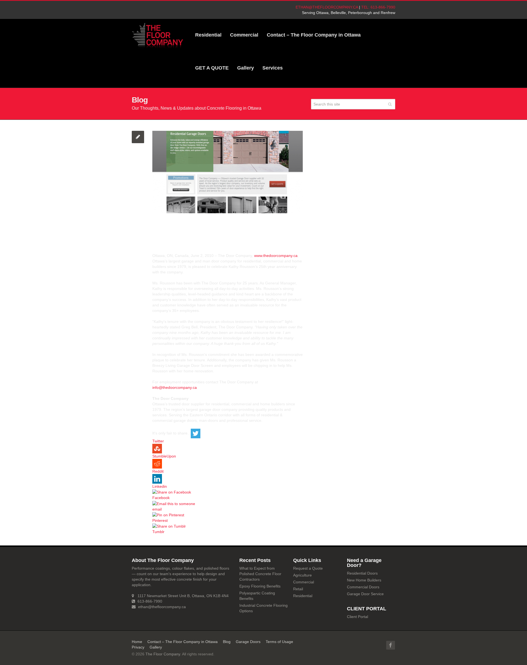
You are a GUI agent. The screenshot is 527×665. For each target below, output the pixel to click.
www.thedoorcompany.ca (276, 255)
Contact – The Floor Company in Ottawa (182, 641)
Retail (298, 589)
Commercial (303, 582)
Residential (302, 596)
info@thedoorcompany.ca (174, 387)
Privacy (138, 647)
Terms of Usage (279, 641)
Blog (227, 641)
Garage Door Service (365, 594)
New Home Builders (364, 580)
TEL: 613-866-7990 (378, 7)
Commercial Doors (363, 587)
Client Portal (357, 616)
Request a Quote (308, 568)
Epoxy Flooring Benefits (260, 586)
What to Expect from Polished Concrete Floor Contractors (260, 573)
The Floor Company (162, 654)
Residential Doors (362, 573)
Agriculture (302, 575)
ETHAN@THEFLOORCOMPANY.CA (327, 7)
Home (137, 641)
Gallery (156, 647)
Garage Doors (248, 641)
